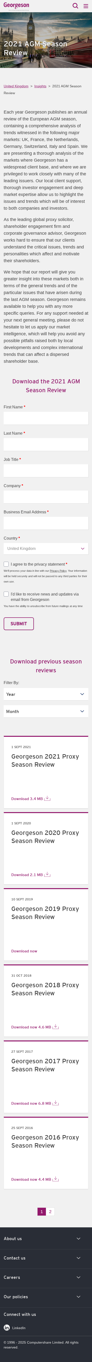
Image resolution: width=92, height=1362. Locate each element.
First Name (14, 407)
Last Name (14, 433)
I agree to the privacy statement (39, 564)
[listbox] (46, 694)
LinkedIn (19, 1328)
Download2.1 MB (27, 874)
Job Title (12, 459)
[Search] (75, 6)
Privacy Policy (58, 570)
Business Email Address (26, 512)
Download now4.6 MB (31, 1027)
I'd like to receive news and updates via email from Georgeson (45, 597)
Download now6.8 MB (31, 1103)
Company (13, 486)
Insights (40, 86)
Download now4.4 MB (31, 1179)
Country (12, 538)
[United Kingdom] (26, 6)
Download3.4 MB (27, 798)
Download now (24, 950)
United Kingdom (16, 86)
